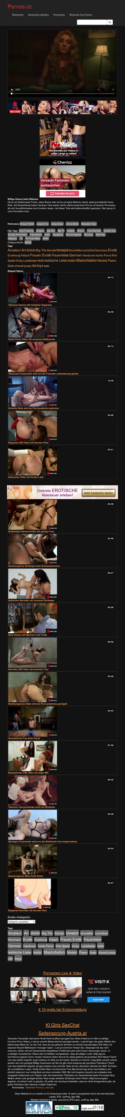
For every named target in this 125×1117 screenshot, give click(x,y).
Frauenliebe (60, 255)
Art (23, 249)
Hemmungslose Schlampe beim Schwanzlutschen (34, 565)
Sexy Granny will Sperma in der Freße (27, 634)
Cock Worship (94, 230)
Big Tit (61, 230)
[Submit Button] (110, 22)
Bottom (80, 230)
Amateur (14, 249)
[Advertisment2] (62, 178)
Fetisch (25, 255)
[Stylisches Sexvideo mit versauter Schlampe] (62, 584)
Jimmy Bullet (72, 223)
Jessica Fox (42, 223)
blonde (51, 250)
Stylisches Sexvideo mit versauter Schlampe (31, 600)
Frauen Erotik (40, 254)
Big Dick (51, 230)
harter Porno (103, 255)
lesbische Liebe (55, 260)
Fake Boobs (36, 234)
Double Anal (110, 230)
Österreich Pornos (34, 1087)
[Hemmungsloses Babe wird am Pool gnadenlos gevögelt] (62, 687)
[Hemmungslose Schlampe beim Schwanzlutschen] (62, 549)
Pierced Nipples (73, 234)
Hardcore (89, 255)
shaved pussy (23, 266)
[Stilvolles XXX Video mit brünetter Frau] (62, 653)
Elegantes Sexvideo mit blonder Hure (27, 910)
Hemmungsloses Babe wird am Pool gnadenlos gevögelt (37, 703)
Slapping (12, 238)
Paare (112, 260)
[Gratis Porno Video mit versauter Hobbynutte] (62, 323)
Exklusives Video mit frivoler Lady (26, 477)
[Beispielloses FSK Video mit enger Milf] (62, 756)
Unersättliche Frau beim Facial (24, 738)
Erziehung (14, 255)
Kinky (19, 260)
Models (102, 260)
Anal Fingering (26, 230)
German (75, 254)
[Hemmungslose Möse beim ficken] (62, 859)
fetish (47, 234)
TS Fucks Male (32, 238)
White (45, 238)
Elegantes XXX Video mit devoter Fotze (28, 442)
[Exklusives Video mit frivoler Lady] (62, 460)
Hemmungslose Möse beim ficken (25, 875)
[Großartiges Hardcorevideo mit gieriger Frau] (62, 515)
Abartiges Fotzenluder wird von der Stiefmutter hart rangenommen (42, 841)
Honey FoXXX (27, 223)
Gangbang (58, 234)
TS (21, 238)
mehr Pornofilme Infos (18, 211)
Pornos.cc (20, 6)
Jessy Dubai (57, 223)
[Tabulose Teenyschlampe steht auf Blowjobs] (62, 790)
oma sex (50, 1087)
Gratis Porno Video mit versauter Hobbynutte (31, 339)
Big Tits (41, 250)
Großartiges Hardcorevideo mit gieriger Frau (31, 531)
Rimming (88, 234)
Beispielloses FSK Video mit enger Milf (28, 772)
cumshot (88, 250)
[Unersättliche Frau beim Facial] (62, 721)
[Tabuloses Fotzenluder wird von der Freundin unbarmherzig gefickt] (62, 357)
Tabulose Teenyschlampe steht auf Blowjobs (31, 806)
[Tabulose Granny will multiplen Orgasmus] (62, 288)
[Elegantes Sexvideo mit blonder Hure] (62, 894)
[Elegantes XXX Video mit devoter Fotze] (62, 426)
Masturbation (86, 260)
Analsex (40, 230)
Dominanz (101, 250)
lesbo (72, 260)
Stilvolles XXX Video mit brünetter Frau (28, 669)
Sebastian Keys (88, 223)
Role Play (100, 234)
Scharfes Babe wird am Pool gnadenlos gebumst (33, 408)
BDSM (28, 242)
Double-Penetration (17, 234)
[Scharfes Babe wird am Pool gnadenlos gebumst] (62, 391)
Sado (11, 266)
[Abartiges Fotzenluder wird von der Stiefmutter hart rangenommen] (62, 825)
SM (34, 266)
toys (40, 265)
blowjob (70, 230)
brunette (75, 250)
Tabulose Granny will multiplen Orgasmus (30, 304)
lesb (41, 260)
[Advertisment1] (62, 137)
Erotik (112, 249)
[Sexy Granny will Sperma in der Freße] (62, 618)
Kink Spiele (63, 946)
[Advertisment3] (62, 492)
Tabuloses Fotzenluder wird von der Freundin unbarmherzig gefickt (43, 373)
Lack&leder (30, 260)
